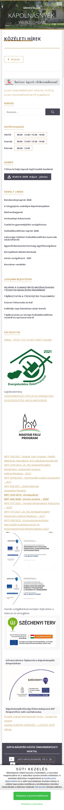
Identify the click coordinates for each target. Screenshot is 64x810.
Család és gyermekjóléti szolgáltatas (25, 224)
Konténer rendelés (15, 264)
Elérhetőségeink (13, 212)
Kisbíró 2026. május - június (30, 176)
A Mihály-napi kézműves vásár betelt (25, 308)
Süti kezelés (40, 787)
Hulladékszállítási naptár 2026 (21, 230)
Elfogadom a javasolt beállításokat (32, 796)
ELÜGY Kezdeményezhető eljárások (27, 94)
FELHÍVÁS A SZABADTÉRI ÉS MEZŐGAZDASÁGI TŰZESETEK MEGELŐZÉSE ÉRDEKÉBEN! (29, 289)
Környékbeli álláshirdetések (20, 251)
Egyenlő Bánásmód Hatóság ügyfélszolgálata (30, 245)
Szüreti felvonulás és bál (18, 302)
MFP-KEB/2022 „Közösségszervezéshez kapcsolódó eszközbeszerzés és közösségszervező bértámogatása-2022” (26, 524)
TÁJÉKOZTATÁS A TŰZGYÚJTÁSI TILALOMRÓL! (29, 296)
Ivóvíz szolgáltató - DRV (17, 258)
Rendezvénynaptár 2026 (17, 199)
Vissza (15, 59)
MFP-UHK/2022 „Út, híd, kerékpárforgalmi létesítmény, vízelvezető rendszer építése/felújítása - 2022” (27, 469)
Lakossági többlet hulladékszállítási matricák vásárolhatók (30, 238)
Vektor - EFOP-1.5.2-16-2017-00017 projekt (28, 339)
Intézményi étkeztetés (17, 218)
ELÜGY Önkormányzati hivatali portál (29, 90)
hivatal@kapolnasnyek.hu (34, 764)
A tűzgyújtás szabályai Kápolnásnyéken (27, 206)
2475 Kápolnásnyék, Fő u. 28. (34, 759)
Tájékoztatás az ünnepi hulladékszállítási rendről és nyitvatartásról (28, 316)
